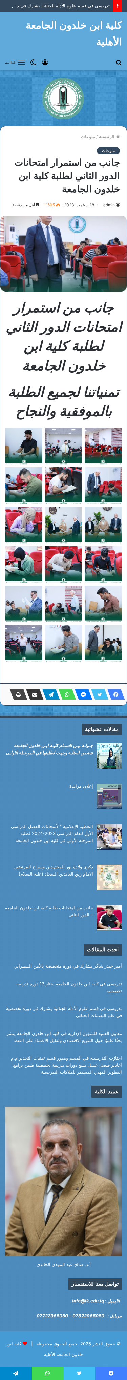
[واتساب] (65, 694)
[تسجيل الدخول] (45, 62)
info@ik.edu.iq (88, 1301)
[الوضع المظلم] (33, 62)
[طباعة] (16, 694)
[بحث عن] (118, 62)
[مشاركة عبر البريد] (33, 694)
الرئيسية (107, 136)
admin (109, 204)
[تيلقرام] (49, 694)
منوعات (88, 136)
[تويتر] (98, 694)
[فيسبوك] (114, 694)
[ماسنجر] (81, 694)
